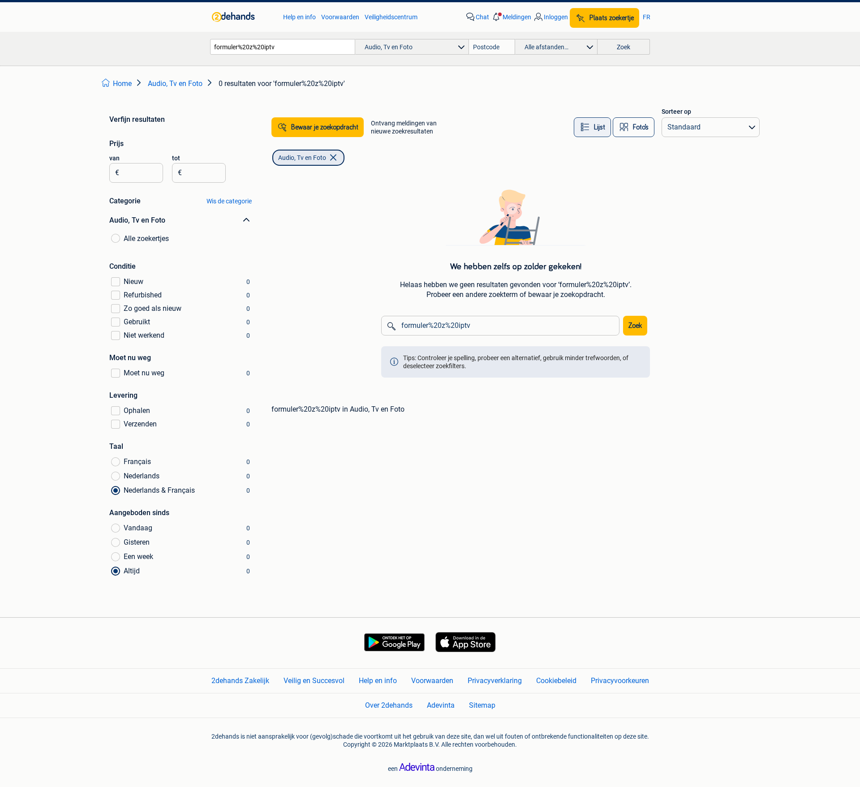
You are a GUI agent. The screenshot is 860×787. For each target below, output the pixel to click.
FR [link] (646, 17)
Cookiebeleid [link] (556, 680)
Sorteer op (676, 111)
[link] (243, 17)
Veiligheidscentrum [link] (391, 17)
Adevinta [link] (441, 705)
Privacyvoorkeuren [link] (620, 680)
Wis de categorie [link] (229, 201)
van (114, 158)
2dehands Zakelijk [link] (240, 680)
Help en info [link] (299, 17)
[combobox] (282, 47)
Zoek (635, 325)
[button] (511, 17)
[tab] (592, 127)
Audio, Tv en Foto (302, 157)
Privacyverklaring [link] (495, 680)
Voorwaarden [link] (340, 17)
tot (176, 158)
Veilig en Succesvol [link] (314, 680)
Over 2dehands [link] (389, 705)
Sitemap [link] (482, 705)
